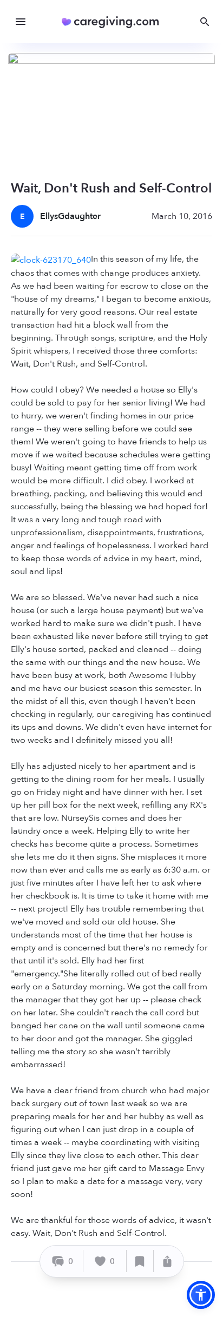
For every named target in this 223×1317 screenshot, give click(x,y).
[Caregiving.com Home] (114, 22)
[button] (200, 1294)
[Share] (167, 1261)
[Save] (140, 1261)
